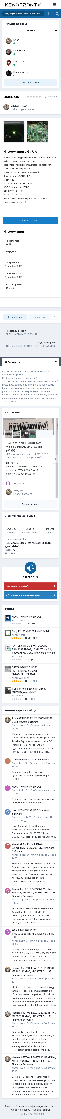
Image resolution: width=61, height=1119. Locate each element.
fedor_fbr (24, 790)
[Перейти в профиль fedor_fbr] (8, 788)
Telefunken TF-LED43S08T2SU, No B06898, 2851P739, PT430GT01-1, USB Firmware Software (34, 893)
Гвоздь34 (24, 854)
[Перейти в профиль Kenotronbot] (9, 52)
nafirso (23, 634)
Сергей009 (25, 899)
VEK (8, 454)
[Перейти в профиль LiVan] (9, 41)
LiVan (16, 39)
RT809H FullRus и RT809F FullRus (30, 759)
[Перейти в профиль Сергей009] (8, 891)
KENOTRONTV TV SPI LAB (26, 616)
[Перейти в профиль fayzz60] (8, 761)
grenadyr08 (25, 817)
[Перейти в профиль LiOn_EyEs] (9, 63)
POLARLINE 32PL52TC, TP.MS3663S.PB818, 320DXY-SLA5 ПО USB (33, 934)
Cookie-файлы (41, 1109)
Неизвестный (20, 72)
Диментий (24, 677)
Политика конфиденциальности (34, 1106)
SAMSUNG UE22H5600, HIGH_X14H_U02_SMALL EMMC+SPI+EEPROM (25, 671)
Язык (8, 1106)
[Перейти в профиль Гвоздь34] (8, 846)
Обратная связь (20, 1109)
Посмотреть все (30, 504)
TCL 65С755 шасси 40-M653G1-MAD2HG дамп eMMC (24, 446)
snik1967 (23, 940)
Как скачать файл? (17, 586)
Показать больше (30, 82)
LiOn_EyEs (18, 61)
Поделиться (16, 317)
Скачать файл (30, 220)
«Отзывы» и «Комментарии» (23, 595)
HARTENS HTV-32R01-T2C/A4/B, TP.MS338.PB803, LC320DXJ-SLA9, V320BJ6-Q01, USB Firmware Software (33, 649)
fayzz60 (23, 763)
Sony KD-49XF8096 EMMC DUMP (31, 631)
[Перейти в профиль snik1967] (8, 932)
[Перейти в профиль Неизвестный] (9, 73)
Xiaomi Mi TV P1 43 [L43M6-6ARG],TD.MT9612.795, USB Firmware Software (33, 848)
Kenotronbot (19, 50)
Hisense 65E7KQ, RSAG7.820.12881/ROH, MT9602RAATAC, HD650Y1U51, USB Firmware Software (34, 971)
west (21, 656)
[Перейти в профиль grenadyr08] (8, 812)
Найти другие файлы (22, 109)
